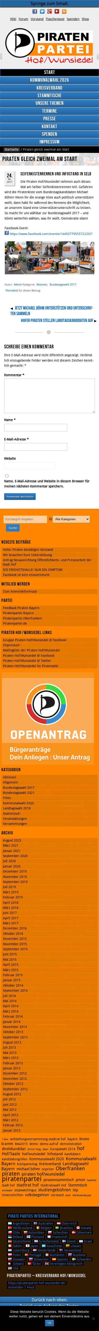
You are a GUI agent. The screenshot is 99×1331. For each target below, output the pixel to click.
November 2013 (15, 1027)
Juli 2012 (9, 1099)
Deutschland (21, 1241)
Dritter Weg (34, 1149)
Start (49, 72)
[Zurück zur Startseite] (49, 46)
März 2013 (10, 1058)
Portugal (34, 1255)
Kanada (85, 1228)
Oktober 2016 (13, 933)
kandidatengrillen (14, 1159)
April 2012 (10, 1115)
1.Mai (5, 1139)
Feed (30, 1287)
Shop (85, 19)
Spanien (62, 1259)
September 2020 (15, 856)
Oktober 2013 (13, 1032)
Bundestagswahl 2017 (63, 284)
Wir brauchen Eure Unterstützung (27, 555)
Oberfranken (70, 1168)
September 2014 (15, 990)
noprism (48, 1169)
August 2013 (12, 1042)
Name (10, 420)
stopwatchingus (25, 1190)
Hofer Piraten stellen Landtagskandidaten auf (57, 320)
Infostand (55, 1154)
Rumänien (56, 1255)
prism (80, 1180)
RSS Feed (64, 11)
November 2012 (15, 1078)
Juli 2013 (9, 1047)
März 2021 (10, 845)
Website (10, 458)
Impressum (50, 142)
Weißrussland (22, 1228)
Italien (17, 1246)
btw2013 (21, 1144)
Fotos (7, 798)
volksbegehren (37, 1195)
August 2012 (12, 1094)
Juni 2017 (10, 913)
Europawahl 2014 (62, 1149)
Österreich (69, 1223)
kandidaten (72, 1154)
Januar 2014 (11, 1022)
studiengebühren (54, 1189)
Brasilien (66, 1228)
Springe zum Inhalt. (50, 3)
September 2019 (15, 882)
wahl (68, 1195)
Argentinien (21, 1223)
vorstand (57, 1195)
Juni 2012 (10, 1104)
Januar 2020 (11, 866)
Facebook (34, 11)
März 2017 (10, 923)
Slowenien (41, 1259)
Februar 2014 (13, 1016)
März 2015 (10, 970)
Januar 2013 (11, 1068)
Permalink (12, 290)
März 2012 (10, 1120)
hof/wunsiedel (33, 1154)
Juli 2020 (9, 861)
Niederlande (46, 1250)
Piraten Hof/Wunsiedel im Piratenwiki (30, 666)
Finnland (37, 1237)
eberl (45, 1149)
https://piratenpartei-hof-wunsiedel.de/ (37, 1283)
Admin (18, 284)
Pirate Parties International (33, 1216)
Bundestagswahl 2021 (19, 793)
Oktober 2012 (13, 1084)
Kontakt (49, 127)
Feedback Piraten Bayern (21, 608)
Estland (17, 1237)
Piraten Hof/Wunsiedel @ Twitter (27, 660)
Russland (78, 1255)
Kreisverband (49, 88)
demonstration (71, 1144)
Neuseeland (72, 1250)
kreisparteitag (27, 1164)
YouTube (57, 11)
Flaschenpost (55, 19)
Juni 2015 (10, 954)
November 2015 (15, 944)
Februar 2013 (13, 1063)
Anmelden (15, 1287)
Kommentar (14, 375)
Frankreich (59, 1237)
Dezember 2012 (15, 1073)
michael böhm (28, 1169)
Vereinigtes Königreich (65, 1264)
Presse (49, 119)
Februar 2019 (13, 897)
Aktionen (41, 284)
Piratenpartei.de (15, 623)
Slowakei (18, 1259)
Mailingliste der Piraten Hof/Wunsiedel (31, 650)
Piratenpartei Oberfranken (22, 618)
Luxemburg (20, 1250)
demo (33, 1144)
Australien (45, 1223)
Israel (87, 1241)
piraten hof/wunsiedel (43, 1174)
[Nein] (93, 1318)
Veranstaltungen (15, 818)
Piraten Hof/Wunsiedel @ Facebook (28, 655)
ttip (75, 1190)
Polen (16, 1255)
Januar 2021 (11, 851)
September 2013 (15, 1037)
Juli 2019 (9, 887)
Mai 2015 (10, 959)
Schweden (83, 1259)
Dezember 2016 (15, 928)
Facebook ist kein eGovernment (26, 575)
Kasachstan (54, 1246)
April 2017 (10, 918)
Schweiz (18, 1264)
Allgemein (10, 782)
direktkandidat (14, 1149)
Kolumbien (35, 1232)
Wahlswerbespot (82, 1195)
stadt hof (8, 1185)
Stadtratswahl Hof (53, 1185)
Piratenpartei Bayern (18, 613)
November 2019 (15, 877)
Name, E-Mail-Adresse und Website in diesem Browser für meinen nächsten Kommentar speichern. (47, 483)
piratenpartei (22, 1179)
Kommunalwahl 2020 (18, 803)
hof (80, 1148)
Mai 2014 (10, 1001)
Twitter (42, 11)
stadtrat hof (28, 1184)
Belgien (46, 1228)
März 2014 (10, 1011)
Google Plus (49, 11)
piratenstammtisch (59, 1180)
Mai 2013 (10, 1053)
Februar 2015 (13, 975)
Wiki (13, 19)
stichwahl (7, 1190)
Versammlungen (15, 824)
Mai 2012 (10, 1109)
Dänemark (84, 1232)
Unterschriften (12, 1195)
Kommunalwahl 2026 (49, 80)
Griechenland (48, 1241)
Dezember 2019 (15, 871)
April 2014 (10, 1006)
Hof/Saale (11, 1153)
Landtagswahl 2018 (17, 808)
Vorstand (37, 19)
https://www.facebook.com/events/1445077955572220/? (51, 234)
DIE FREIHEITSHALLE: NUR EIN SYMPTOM (32, 570)
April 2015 (10, 964)
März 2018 (10, 908)
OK (49, 1323)
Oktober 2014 (13, 985)
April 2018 (10, 902)
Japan (33, 1246)
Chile (16, 1232)
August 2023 (12, 840)
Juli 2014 (9, 996)
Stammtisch (11, 813)
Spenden (73, 19)
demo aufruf (49, 1144)
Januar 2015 (11, 980)
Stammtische (50, 96)
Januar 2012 (11, 1130)
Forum (23, 19)
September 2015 (15, 949)
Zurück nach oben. (50, 1299)
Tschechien (60, 1232)
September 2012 (15, 1089)
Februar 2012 (13, 1125)
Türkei (36, 1264)
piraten (11, 1173)
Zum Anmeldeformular (20, 591)
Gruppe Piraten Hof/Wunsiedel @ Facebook (34, 640)
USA (15, 1268)
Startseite (12, 149)
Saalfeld (91, 1180)
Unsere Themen (50, 103)
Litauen (75, 1246)
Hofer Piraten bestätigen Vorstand (28, 549)
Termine (49, 111)
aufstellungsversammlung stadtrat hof (38, 1139)
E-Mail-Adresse (16, 439)
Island (71, 1241)
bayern (72, 1139)
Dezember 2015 (15, 939)
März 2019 (10, 892)
